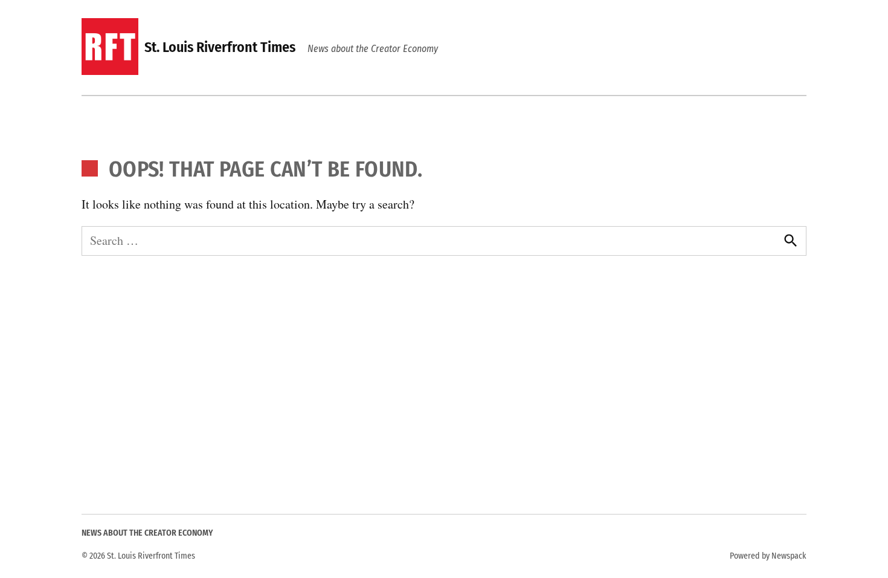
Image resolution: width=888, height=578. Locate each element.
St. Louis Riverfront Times (219, 47)
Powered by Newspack (768, 556)
